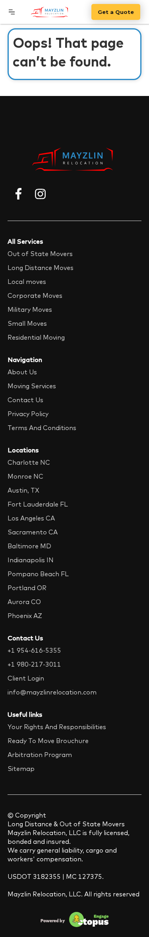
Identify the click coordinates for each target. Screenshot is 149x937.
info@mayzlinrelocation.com (52, 692)
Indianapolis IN (31, 560)
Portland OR (27, 588)
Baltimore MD (29, 546)
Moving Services (32, 386)
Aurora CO (24, 602)
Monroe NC (25, 476)
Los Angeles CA (31, 518)
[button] (12, 12)
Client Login (26, 678)
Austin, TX (23, 490)
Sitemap (21, 769)
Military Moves (30, 309)
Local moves (27, 282)
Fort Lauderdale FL (38, 504)
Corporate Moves (35, 295)
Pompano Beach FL (38, 574)
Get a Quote (116, 12)
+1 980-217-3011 (34, 664)
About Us (22, 372)
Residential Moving (36, 337)
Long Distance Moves (41, 268)
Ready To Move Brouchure (48, 741)
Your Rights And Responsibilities (57, 727)
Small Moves (27, 323)
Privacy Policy (28, 414)
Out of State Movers (40, 254)
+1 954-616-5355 (34, 650)
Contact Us (25, 400)
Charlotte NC (29, 462)
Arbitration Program (40, 755)
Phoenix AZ (25, 616)
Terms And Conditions (42, 428)
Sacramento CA (33, 532)
